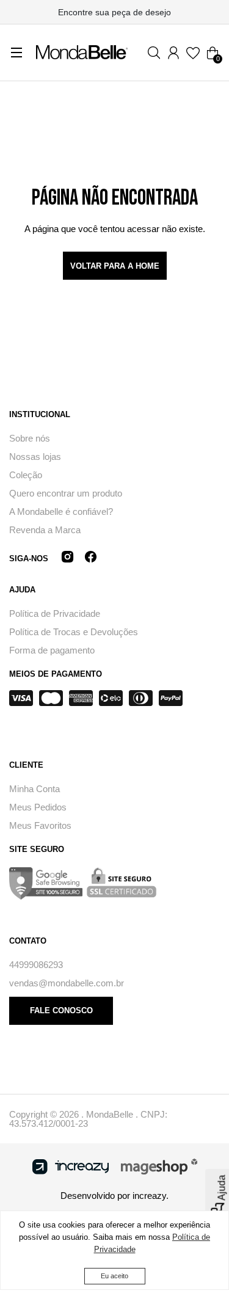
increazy (149, 1195)
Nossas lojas (35, 456)
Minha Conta (34, 788)
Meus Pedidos (38, 807)
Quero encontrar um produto (65, 493)
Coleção (25, 474)
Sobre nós (29, 438)
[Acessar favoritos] (193, 52)
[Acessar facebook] (91, 558)
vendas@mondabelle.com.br (66, 983)
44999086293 (36, 964)
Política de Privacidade (54, 613)
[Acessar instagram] (67, 558)
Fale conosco (61, 1010)
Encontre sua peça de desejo (114, 12)
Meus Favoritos (40, 825)
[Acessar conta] (173, 52)
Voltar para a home (114, 266)
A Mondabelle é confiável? (61, 511)
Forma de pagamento (52, 650)
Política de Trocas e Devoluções (73, 631)
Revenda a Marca (45, 529)
